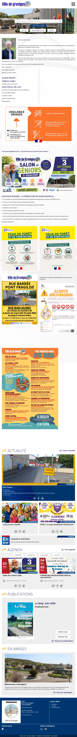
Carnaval (24, 30)
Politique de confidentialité (43, 736)
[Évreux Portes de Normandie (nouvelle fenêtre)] (41, 730)
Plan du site (23, 736)
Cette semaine (44, 555)
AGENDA (51, 30)
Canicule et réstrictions (20, 539)
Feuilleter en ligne (62, 632)
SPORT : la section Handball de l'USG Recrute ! (57, 524)
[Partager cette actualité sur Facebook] (38, 498)
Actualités (54, 704)
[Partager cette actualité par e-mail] (34, 498)
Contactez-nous (56, 707)
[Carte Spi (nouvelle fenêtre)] (45, 730)
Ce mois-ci (57, 555)
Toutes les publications (63, 641)
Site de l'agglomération (38, 30)
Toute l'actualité (68, 451)
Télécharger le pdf (63, 636)
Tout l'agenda (69, 550)
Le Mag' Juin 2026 (45, 603)
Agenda (54, 706)
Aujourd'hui (18, 555)
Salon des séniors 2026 (12, 575)
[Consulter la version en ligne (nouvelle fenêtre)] (20, 620)
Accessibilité (54, 736)
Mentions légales (31, 736)
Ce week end (30, 555)
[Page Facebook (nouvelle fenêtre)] (2, 729)
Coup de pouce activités (11, 524)
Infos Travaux (7, 487)
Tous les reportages (64, 692)
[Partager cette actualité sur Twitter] (42, 498)
